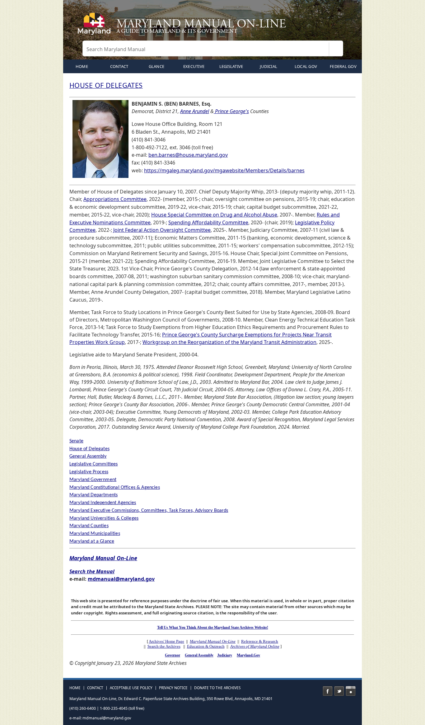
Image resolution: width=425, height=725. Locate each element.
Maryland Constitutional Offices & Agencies (114, 487)
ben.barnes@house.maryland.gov (188, 154)
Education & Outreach (206, 646)
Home (75, 688)
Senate (76, 441)
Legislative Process (88, 472)
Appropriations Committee (115, 199)
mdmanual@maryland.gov (121, 578)
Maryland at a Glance (91, 541)
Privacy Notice (173, 688)
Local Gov (306, 66)
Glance (157, 66)
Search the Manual (91, 571)
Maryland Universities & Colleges (103, 518)
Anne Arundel (194, 111)
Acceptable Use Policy (131, 688)
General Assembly (88, 456)
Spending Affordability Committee (208, 222)
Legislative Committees (93, 464)
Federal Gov (343, 66)
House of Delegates (89, 448)
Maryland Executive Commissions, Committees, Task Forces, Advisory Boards (148, 510)
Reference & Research (259, 641)
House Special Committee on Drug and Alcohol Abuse (214, 214)
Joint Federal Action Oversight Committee (162, 230)
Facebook (328, 691)
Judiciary (224, 655)
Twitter (339, 691)
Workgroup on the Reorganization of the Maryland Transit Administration (229, 342)
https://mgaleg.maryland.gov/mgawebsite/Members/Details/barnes (224, 170)
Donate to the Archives (217, 688)
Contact (119, 66)
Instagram (351, 691)
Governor (172, 655)
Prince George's (231, 111)
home (82, 66)
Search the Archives (163, 646)
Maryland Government (92, 479)
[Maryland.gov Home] (95, 26)
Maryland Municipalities (94, 533)
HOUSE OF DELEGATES (106, 85)
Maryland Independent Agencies (102, 502)
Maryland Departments (93, 495)
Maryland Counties (89, 525)
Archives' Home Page (166, 641)
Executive (193, 66)
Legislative (231, 66)
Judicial (268, 66)
